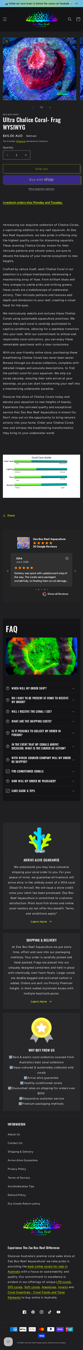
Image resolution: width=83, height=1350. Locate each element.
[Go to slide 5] (47, 589)
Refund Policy (17, 1195)
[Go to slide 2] (38, 589)
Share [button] (11, 515)
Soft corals (32, 1287)
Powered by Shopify (57, 1343)
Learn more (39, 921)
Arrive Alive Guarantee (23, 1160)
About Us (14, 1134)
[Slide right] (50, 107)
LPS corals (63, 1282)
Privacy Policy (17, 1169)
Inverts (63, 1287)
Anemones (49, 1287)
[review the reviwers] (67, 558)
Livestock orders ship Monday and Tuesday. (33, 202)
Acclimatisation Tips (21, 1186)
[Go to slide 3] (41, 589)
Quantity (8, 147)
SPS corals (15, 1287)
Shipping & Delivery (20, 1151)
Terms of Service (19, 1177)
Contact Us (15, 1143)
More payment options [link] (41, 188)
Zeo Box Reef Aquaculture (36, 1343)
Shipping (20, 141)
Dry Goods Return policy (24, 1203)
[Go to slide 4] (44, 589)
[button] (5, 19)
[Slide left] (33, 107)
